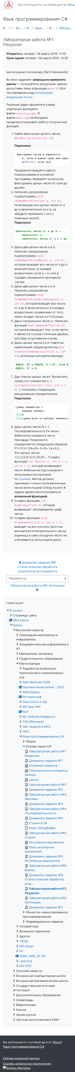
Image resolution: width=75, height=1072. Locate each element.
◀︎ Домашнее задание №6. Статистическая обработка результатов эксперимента (38, 567)
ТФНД (23, 941)
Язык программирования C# (40, 28)
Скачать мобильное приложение (27, 1063)
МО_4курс (26, 946)
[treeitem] (37, 815)
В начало (5, 28)
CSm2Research (33, 721)
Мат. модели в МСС (37, 726)
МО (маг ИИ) (32, 707)
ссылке (24, 479)
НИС (26, 731)
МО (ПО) (25, 966)
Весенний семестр (19, 28)
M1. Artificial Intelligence (39, 716)
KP (21, 951)
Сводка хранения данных (21, 1058)
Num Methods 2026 (36, 682)
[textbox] (41, 448)
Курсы (11, 28)
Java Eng (25, 961)
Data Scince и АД (35, 702)
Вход (57, 1042)
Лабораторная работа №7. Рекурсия (65, 28)
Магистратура (28, 28)
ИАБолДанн (31, 692)
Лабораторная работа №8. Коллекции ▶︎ (38, 588)
